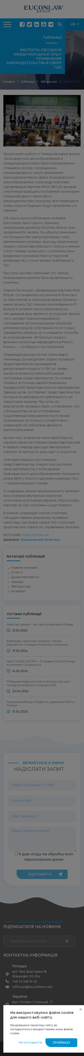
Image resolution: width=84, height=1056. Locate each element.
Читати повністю (30, 1042)
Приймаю (61, 1042)
